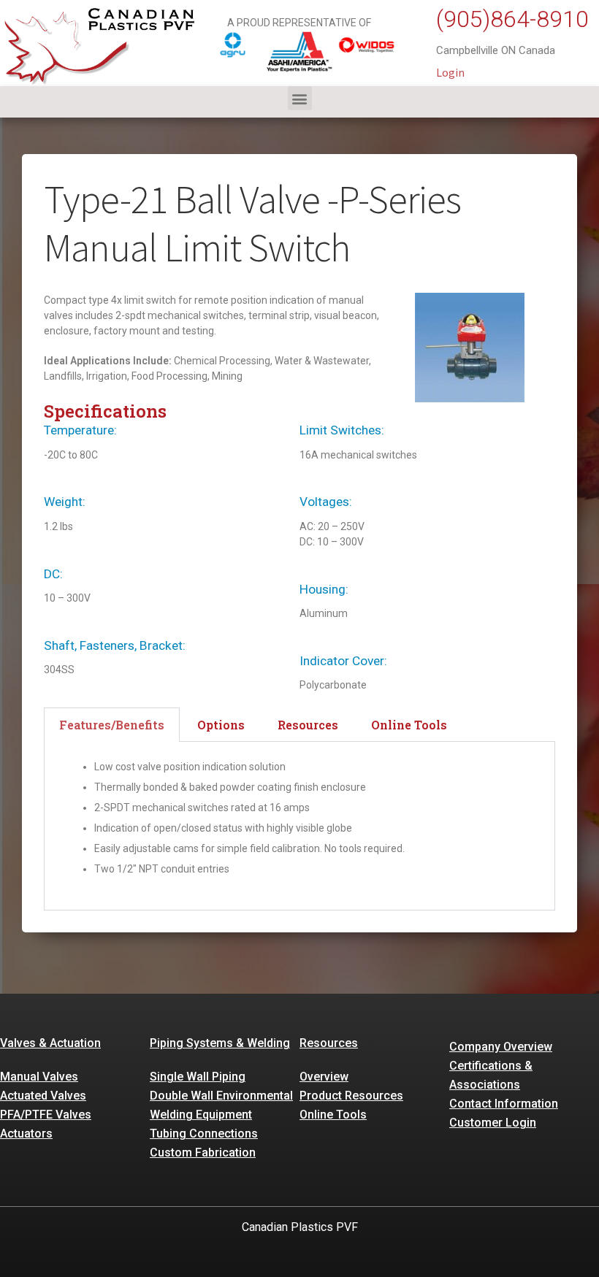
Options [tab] (221, 724)
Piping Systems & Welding (220, 1043)
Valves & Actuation (50, 1043)
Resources (329, 1043)
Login (450, 72)
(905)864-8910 (512, 19)
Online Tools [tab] (409, 724)
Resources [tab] (308, 724)
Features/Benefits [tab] (111, 724)
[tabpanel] (299, 826)
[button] (300, 98)
